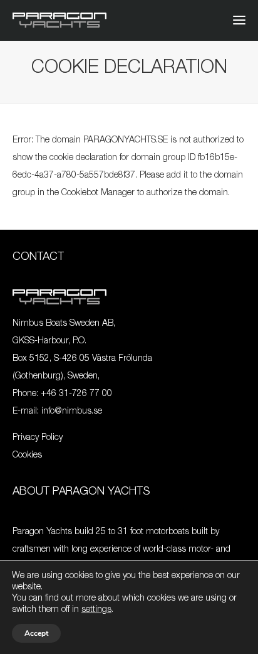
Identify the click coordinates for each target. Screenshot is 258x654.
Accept (36, 633)
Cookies (27, 455)
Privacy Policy (38, 438)
